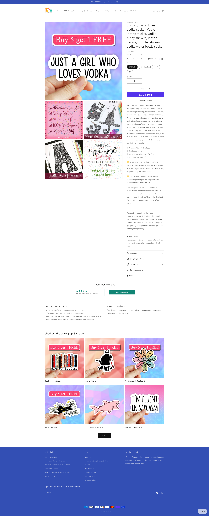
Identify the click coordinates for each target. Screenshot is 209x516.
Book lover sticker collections (55, 461)
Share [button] (131, 276)
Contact (87, 465)
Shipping (129, 55)
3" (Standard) (146, 67)
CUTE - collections (93, 427)
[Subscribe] (81, 492)
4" (157, 67)
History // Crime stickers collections (57, 465)
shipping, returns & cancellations (96, 461)
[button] (70, 11)
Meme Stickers (91, 381)
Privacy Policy (89, 469)
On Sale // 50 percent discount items (57, 472)
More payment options (145, 100)
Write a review (122, 292)
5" (130, 72)
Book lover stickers (53, 381)
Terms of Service (90, 472)
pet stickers (50, 427)
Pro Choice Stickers (51, 469)
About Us (88, 457)
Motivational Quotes (134, 381)
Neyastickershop (106, 511)
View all (104, 435)
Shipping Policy (90, 480)
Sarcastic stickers (132, 427)
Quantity (129, 77)
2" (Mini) (132, 67)
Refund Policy (89, 476)
